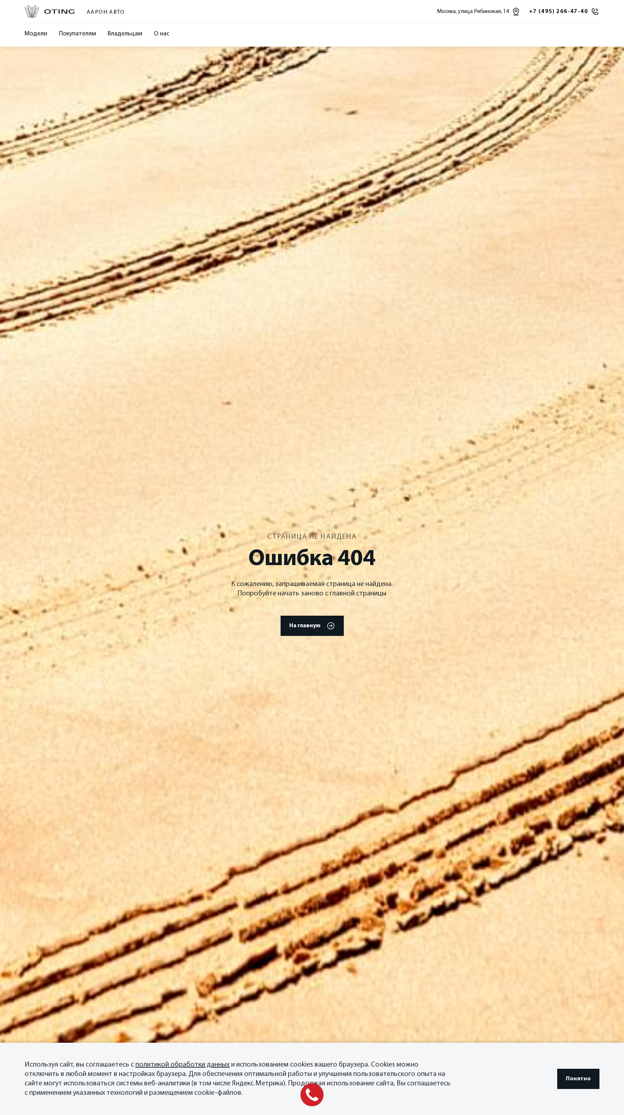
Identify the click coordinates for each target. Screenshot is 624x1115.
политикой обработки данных (182, 1064)
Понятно (578, 1079)
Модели (36, 34)
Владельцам (125, 34)
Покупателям (77, 34)
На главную (305, 626)
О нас (161, 34)
